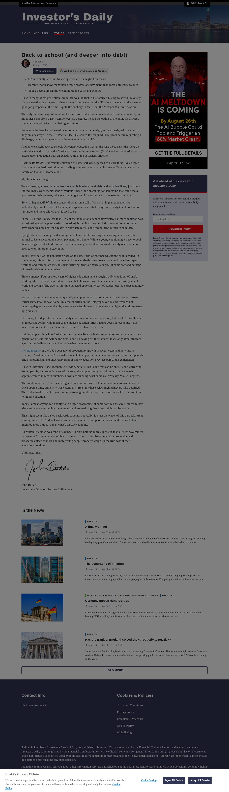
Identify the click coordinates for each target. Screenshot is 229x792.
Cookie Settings (149, 780)
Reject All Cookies (174, 780)
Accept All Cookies (200, 780)
